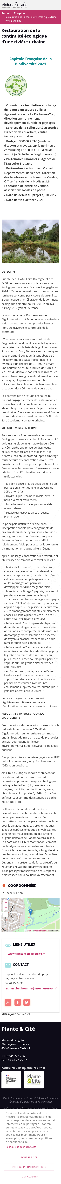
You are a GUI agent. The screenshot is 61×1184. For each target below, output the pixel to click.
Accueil (5, 13)
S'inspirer (19, 13)
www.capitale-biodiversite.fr (26, 953)
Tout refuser (29, 1157)
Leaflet (28, 930)
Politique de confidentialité (21, 1146)
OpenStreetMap (41, 930)
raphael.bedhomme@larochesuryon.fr (31, 988)
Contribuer (53, 4)
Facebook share (17, 1002)
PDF (8, 1002)
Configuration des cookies (29, 1167)
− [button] (6, 907)
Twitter (26, 1002)
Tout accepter (29, 1176)
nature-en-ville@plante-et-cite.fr (23, 1068)
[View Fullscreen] (5, 914)
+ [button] (6, 902)
